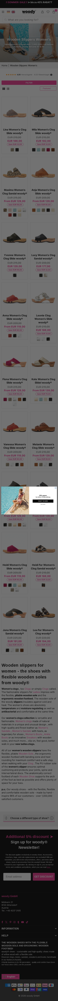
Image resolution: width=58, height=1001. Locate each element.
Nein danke (43, 504)
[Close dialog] (55, 488)
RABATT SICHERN (43, 501)
